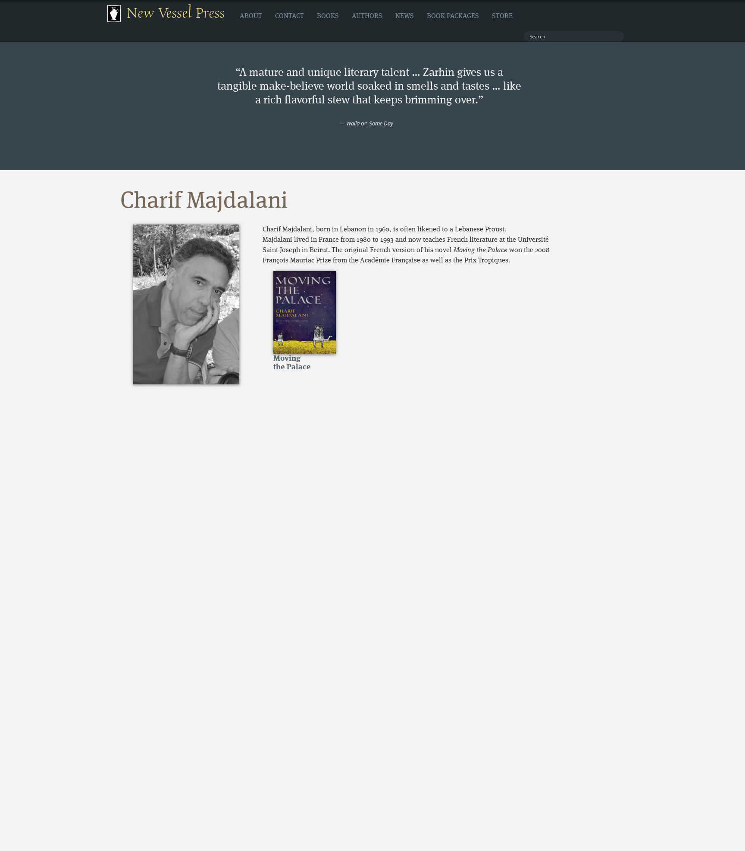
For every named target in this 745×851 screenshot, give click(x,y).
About (251, 16)
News (404, 16)
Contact (289, 16)
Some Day (381, 123)
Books (328, 16)
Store (502, 16)
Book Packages (453, 16)
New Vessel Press (176, 13)
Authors (367, 16)
